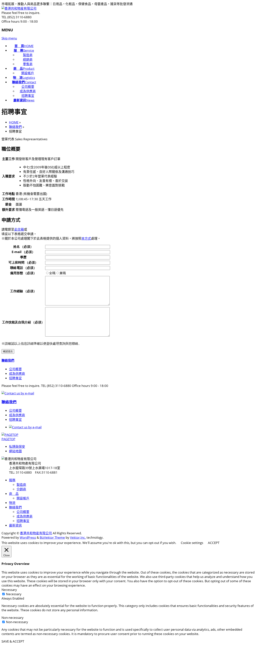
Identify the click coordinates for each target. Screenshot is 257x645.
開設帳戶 (27, 73)
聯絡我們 (8, 360)
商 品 (14, 494)
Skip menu (9, 38)
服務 (12, 480)
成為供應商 (28, 91)
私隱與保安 (17, 446)
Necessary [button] (9, 589)
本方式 (86, 238)
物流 (12, 503)
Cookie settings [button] (192, 543)
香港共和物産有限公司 (36, 533)
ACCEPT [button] (213, 543)
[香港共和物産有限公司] (19, 8)
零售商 (28, 64)
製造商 (28, 55)
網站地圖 (15, 451)
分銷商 (21, 489)
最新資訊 (15, 525)
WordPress (28, 537)
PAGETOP (8, 439)
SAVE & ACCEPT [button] (13, 641)
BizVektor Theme (52, 537)
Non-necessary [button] (13, 617)
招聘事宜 (27, 96)
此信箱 (19, 229)
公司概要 (27, 86)
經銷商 (28, 59)
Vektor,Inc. (78, 537)
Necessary (13, 594)
